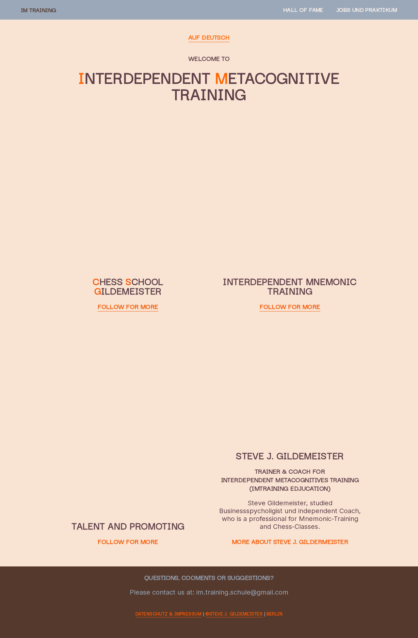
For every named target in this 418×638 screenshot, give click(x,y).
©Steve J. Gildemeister (234, 613)
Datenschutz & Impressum (168, 613)
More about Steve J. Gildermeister (290, 541)
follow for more (128, 306)
